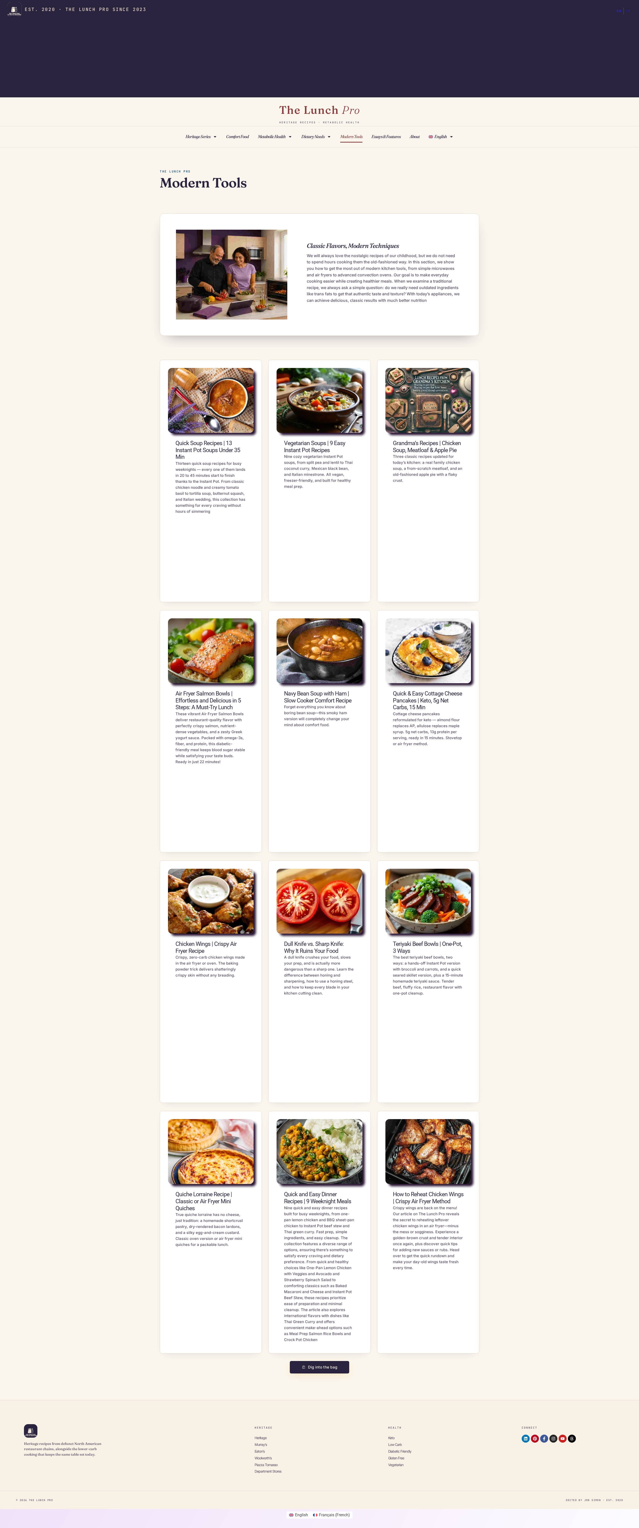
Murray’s (261, 1444)
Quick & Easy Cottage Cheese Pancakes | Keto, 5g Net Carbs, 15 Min (427, 700)
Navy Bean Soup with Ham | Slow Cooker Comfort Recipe (317, 697)
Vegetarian (395, 1465)
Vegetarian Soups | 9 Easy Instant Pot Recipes (314, 447)
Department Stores (268, 1471)
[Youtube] (563, 1439)
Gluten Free (396, 1458)
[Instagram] (553, 1439)
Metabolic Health (272, 136)
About (415, 136)
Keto (391, 1438)
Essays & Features (386, 136)
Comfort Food (237, 136)
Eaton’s (260, 1451)
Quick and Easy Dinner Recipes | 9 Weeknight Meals (317, 1198)
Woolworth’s (263, 1458)
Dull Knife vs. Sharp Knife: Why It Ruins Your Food (314, 947)
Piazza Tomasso (266, 1465)
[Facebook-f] (544, 1439)
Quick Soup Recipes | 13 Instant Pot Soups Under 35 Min (207, 450)
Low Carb (395, 1444)
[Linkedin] (526, 1439)
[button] (319, 1367)
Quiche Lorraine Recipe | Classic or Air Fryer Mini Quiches (203, 1201)
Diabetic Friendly (399, 1451)
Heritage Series (197, 136)
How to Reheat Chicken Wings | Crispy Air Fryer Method (428, 1198)
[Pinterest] (535, 1439)
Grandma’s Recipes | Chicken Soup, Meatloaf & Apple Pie (427, 447)
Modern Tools (351, 136)
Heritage (261, 1438)
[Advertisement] (319, 58)
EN (619, 11)
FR (628, 11)
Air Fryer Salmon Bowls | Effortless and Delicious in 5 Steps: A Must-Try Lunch (208, 700)
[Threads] (572, 1439)
